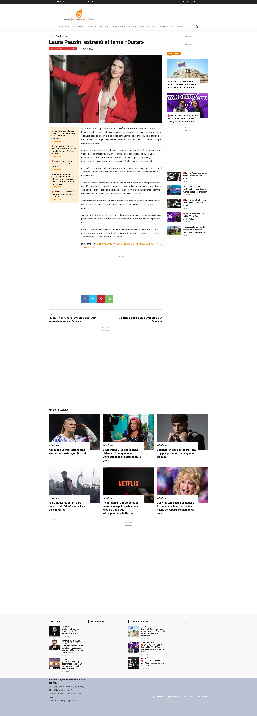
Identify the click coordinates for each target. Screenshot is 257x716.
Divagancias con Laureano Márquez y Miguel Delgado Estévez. (71, 641)
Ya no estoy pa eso (148, 642)
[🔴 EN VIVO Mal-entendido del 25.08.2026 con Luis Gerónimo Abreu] (174, 217)
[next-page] (54, 519)
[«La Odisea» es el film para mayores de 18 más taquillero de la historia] (74, 485)
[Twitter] (191, 1)
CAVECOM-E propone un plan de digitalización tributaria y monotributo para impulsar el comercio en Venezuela (63, 179)
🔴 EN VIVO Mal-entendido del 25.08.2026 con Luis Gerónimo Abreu (194, 216)
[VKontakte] (184, 696)
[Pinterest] (101, 299)
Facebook (160, 697)
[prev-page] (50, 519)
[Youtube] (198, 1)
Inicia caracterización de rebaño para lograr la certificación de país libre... (195, 229)
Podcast (64, 659)
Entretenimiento (63, 36)
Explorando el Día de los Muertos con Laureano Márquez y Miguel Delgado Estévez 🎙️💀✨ (73, 649)
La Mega (72, 49)
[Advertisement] (121, 276)
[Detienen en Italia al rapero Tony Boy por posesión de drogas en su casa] (182, 432)
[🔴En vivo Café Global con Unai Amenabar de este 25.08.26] (174, 203)
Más (187, 127)
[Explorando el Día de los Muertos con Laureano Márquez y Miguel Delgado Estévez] (54, 644)
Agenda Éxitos (146, 658)
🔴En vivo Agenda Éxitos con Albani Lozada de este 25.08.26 (63, 163)
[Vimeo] (194, 1)
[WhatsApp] (109, 299)
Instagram (175, 697)
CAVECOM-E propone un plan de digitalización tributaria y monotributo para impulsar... (195, 189)
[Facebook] (183, 1)
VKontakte (190, 697)
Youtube (205, 697)
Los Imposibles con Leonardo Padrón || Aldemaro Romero (70, 631)
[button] (197, 26)
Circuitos (144, 626)
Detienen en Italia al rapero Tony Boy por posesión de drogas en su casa (176, 453)
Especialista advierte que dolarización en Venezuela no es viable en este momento (63, 134)
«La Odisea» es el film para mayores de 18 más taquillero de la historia (67, 506)
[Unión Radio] (78, 14)
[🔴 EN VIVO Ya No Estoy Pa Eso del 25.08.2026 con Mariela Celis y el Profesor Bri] (187, 105)
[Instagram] (187, 1)
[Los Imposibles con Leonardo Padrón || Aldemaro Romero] (54, 631)
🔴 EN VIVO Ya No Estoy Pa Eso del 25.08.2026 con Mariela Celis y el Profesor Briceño (182, 118)
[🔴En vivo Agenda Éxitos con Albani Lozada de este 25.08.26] (174, 176)
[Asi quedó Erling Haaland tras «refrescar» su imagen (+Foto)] (74, 432)
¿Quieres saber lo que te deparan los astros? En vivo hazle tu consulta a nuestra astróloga (72, 665)
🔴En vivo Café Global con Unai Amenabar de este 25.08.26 (63, 194)
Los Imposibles (67, 626)
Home (51, 36)
